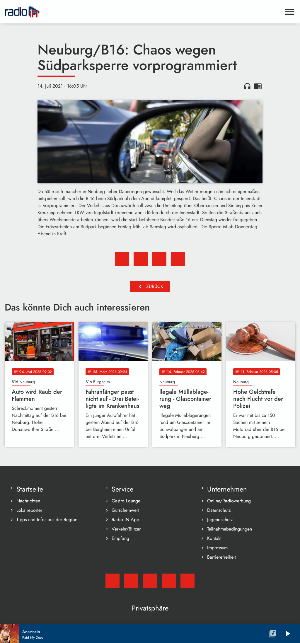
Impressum (217, 547)
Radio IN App (125, 519)
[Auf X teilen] (141, 259)
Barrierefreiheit (221, 557)
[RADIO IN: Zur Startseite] (143, 12)
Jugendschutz (220, 519)
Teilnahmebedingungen (229, 529)
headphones (247, 86)
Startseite (29, 489)
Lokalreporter (29, 510)
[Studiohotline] (187, 581)
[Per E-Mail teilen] (178, 259)
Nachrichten (28, 500)
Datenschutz (219, 510)
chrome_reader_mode (258, 86)
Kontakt (214, 538)
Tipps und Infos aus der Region (46, 519)
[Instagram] (150, 581)
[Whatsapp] (169, 581)
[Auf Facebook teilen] (122, 259)
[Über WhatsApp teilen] (159, 259)
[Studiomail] (112, 581)
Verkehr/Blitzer (126, 529)
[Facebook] (131, 581)
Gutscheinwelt (125, 510)
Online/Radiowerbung (229, 500)
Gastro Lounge (126, 500)
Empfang (120, 538)
